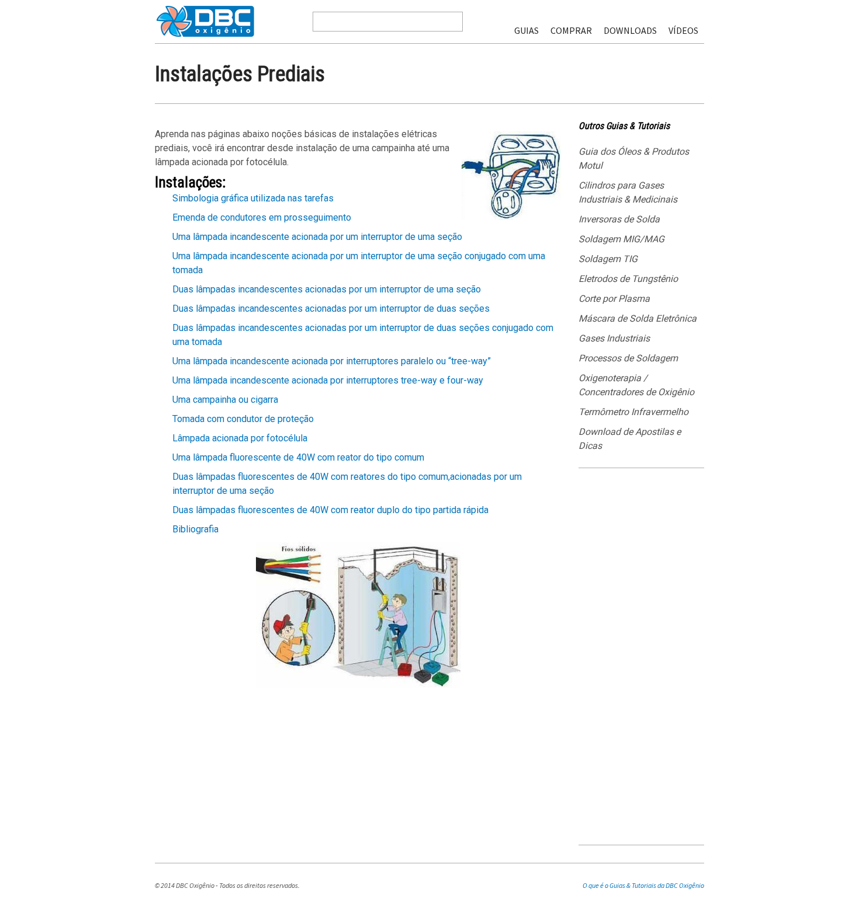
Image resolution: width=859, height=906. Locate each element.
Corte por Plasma (614, 298)
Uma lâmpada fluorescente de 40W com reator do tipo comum (298, 457)
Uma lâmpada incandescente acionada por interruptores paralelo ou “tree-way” (331, 361)
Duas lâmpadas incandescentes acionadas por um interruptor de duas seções (331, 308)
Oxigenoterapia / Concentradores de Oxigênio (636, 385)
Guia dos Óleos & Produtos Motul (634, 158)
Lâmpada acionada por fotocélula (239, 438)
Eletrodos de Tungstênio (628, 278)
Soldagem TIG (608, 258)
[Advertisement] (641, 661)
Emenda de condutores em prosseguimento (261, 217)
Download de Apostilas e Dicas (630, 438)
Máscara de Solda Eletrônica (638, 318)
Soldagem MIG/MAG (621, 239)
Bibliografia (195, 529)
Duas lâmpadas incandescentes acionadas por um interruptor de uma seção (326, 289)
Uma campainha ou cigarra (225, 399)
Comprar (571, 30)
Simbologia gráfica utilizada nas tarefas (253, 198)
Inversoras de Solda (619, 219)
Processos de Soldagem (628, 358)
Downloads (630, 30)
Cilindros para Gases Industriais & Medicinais (628, 192)
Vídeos (683, 30)
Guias (526, 30)
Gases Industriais (614, 338)
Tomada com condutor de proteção (243, 418)
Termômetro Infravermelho (633, 411)
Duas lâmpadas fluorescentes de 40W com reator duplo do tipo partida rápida (330, 509)
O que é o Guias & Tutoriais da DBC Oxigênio (643, 885)
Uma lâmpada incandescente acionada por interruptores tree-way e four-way (327, 380)
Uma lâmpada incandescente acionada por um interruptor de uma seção (317, 236)
